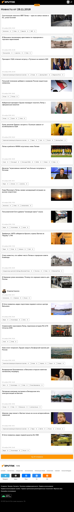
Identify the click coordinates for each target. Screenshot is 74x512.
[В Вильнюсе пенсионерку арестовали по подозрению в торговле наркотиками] (61, 42)
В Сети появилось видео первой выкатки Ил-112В (20, 435)
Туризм (57, 471)
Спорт (4, 162)
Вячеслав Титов (56, 271)
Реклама (10, 486)
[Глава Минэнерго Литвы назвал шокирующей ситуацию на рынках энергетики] (61, 195)
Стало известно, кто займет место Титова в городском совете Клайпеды (25, 256)
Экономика (5, 31)
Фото (4, 385)
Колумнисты (6, 298)
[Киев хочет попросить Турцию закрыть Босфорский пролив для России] (61, 353)
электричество (25, 205)
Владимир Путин (57, 74)
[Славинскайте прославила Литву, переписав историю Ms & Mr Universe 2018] (61, 331)
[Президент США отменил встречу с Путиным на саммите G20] (61, 64)
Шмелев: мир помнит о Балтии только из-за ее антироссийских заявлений (25, 414)
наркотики (17, 53)
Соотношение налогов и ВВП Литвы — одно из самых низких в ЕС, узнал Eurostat (25, 17)
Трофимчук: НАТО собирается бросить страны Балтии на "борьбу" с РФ (23, 235)
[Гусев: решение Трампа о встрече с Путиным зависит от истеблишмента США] (61, 129)
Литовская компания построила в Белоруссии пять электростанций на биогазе (21, 392)
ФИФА (37, 162)
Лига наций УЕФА (26, 162)
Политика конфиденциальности (29, 486)
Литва (15, 31)
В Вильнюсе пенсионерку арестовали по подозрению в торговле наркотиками (22, 38)
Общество (19, 471)
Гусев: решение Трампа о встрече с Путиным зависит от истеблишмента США (23, 126)
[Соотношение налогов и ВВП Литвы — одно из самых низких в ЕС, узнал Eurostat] (61, 20)
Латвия (45, 162)
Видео (4, 227)
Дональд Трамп (44, 74)
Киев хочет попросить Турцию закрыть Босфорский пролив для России (25, 349)
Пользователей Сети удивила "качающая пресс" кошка (22, 212)
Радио (33, 140)
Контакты (16, 486)
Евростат (23, 31)
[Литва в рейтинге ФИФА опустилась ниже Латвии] (61, 151)
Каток (24, 319)
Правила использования (46, 486)
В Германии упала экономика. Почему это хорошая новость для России (25, 278)
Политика (37, 271)
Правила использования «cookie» (10, 488)
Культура (50, 471)
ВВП (32, 31)
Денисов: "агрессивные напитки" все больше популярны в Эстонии (24, 169)
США (41, 140)
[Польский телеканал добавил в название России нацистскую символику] (61, 86)
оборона (21, 249)
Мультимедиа (14, 227)
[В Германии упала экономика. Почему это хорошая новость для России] (61, 282)
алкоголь (22, 184)
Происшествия (6, 53)
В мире (33, 74)
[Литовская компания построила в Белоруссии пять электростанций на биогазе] (61, 396)
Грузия (13, 118)
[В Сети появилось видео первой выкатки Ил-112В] (61, 440)
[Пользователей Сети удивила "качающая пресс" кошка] (61, 217)
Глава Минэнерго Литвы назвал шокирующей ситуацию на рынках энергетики (23, 191)
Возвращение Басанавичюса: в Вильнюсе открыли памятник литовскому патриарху (24, 371)
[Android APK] (6, 496)
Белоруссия (22, 407)
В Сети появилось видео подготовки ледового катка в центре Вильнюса (25, 305)
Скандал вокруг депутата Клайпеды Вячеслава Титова (16, 271)
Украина (42, 363)
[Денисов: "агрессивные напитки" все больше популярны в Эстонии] (61, 173)
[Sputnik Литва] (9, 3)
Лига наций (14, 162)
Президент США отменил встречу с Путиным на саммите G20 (25, 59)
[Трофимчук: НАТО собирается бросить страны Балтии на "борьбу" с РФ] (61, 238)
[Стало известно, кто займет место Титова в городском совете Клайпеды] (61, 260)
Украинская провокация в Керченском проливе (14, 74)
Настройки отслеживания (8, 491)
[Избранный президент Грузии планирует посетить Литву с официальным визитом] (61, 108)
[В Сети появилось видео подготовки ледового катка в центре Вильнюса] (61, 309)
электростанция (34, 407)
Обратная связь (57, 488)
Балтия (41, 428)
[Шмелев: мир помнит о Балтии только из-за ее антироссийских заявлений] (61, 418)
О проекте (4, 486)
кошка (24, 227)
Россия (49, 140)
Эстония (13, 184)
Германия (16, 298)
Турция (51, 363)
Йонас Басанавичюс (35, 385)
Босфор (59, 363)
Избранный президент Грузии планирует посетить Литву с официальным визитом (24, 104)
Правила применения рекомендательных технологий (37, 488)
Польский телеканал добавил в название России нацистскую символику (24, 82)
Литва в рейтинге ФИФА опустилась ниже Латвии (20, 146)
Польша (13, 96)
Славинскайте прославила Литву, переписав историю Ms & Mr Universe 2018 (25, 327)
